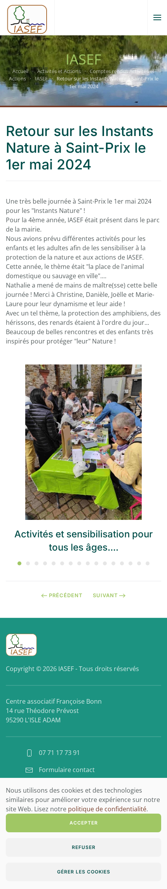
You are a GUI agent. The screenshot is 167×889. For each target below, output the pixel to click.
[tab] (19, 563)
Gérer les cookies (83, 872)
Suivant (105, 595)
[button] (157, 17)
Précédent (66, 595)
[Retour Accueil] (27, 17)
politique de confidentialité (107, 809)
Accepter (84, 823)
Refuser (84, 847)
